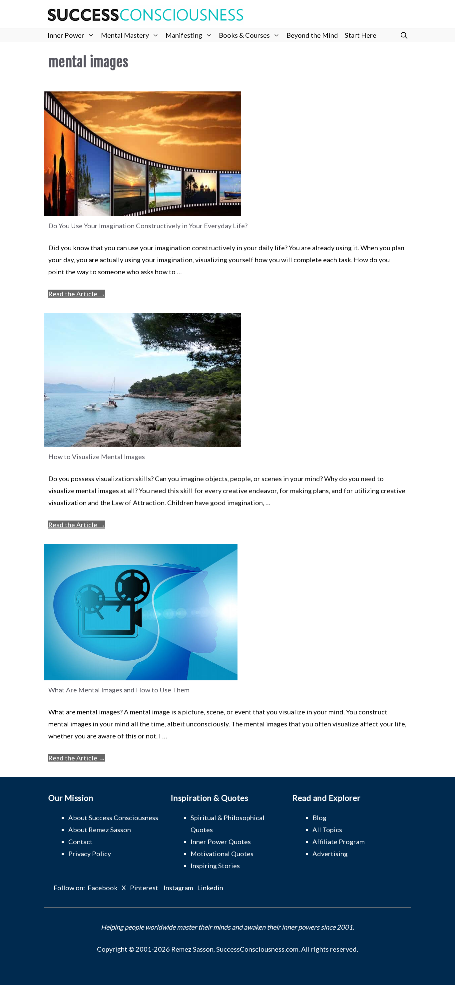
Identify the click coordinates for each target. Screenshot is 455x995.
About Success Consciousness (113, 817)
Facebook (103, 888)
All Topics (327, 829)
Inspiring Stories (215, 866)
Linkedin (210, 888)
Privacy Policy (89, 854)
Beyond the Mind (312, 35)
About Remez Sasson (99, 829)
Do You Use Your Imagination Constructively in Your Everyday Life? (147, 226)
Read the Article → (76, 294)
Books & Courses (244, 35)
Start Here (360, 35)
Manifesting (184, 35)
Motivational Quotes (222, 854)
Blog (319, 817)
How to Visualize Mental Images (96, 456)
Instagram (178, 888)
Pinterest (144, 888)
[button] (404, 35)
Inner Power (66, 35)
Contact (80, 842)
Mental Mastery (125, 35)
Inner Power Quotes (221, 842)
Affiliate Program (338, 842)
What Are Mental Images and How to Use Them (119, 690)
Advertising (330, 854)
